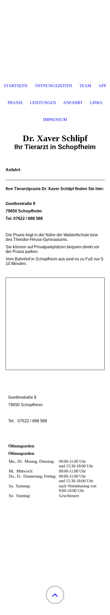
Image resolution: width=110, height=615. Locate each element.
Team (85, 86)
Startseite (16, 86)
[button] (55, 595)
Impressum (55, 119)
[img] (55, 32)
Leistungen (43, 102)
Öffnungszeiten (53, 86)
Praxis (15, 102)
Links (96, 102)
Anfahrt (73, 102)
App (102, 86)
